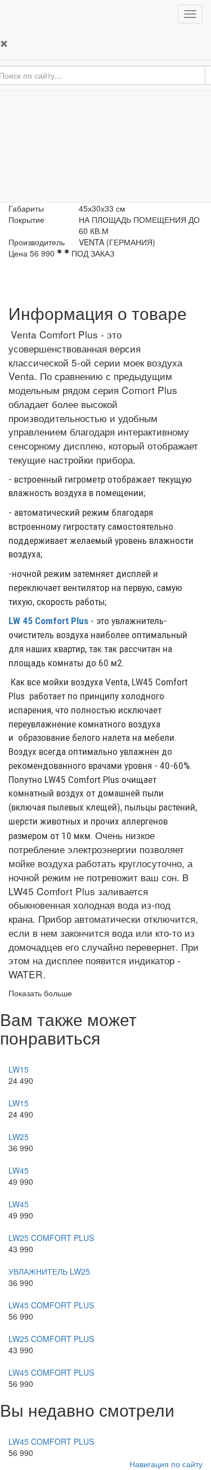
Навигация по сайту (166, 1463)
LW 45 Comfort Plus (48, 620)
